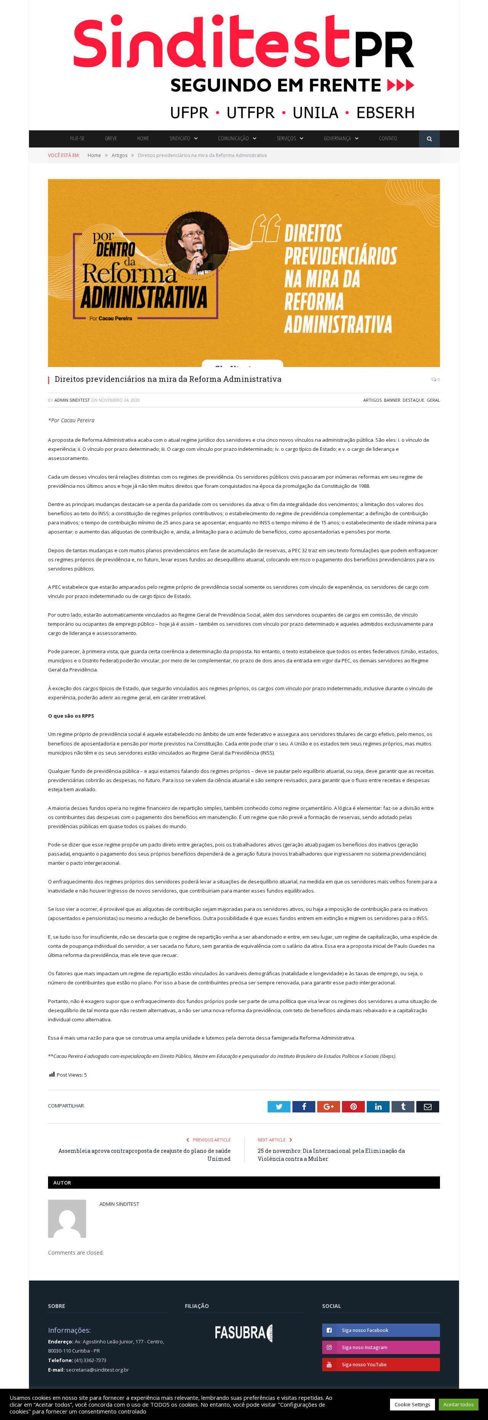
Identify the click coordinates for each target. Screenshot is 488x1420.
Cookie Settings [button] (412, 1404)
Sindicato (179, 138)
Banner (392, 400)
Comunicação (233, 138)
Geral (433, 400)
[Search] (429, 138)
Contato (388, 138)
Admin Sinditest (72, 400)
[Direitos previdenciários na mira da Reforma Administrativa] (244, 274)
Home (143, 138)
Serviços (286, 138)
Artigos (372, 400)
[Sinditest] (244, 63)
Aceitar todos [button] (458, 1404)
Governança (337, 138)
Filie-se (77, 138)
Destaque (413, 400)
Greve (111, 138)
